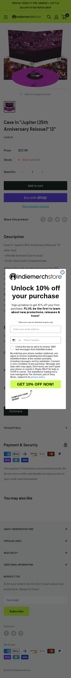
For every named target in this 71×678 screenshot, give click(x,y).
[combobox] (16, 340)
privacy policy (37, 377)
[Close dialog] (62, 272)
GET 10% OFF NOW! (35, 384)
